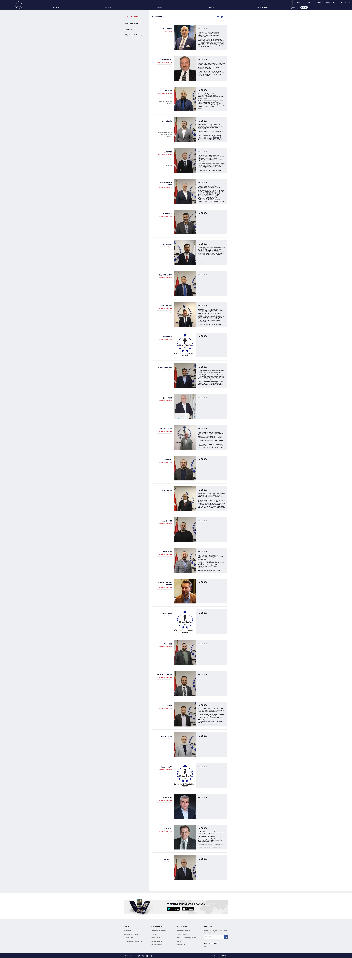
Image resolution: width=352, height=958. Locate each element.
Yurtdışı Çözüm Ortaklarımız (133, 941)
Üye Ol (206, 946)
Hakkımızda (128, 931)
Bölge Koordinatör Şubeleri (186, 938)
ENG (329, 2)
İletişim (319, 2)
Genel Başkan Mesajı (131, 23)
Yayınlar (298, 2)
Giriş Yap (294, 7)
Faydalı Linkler (155, 938)
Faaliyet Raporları (156, 945)
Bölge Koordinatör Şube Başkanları (135, 35)
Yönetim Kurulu (129, 29)
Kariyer (308, 2)
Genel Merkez (182, 934)
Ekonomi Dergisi (156, 941)
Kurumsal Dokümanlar (158, 931)
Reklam (179, 941)
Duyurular (154, 934)
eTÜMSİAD (304, 7)
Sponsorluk (181, 945)
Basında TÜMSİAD (183, 931)
